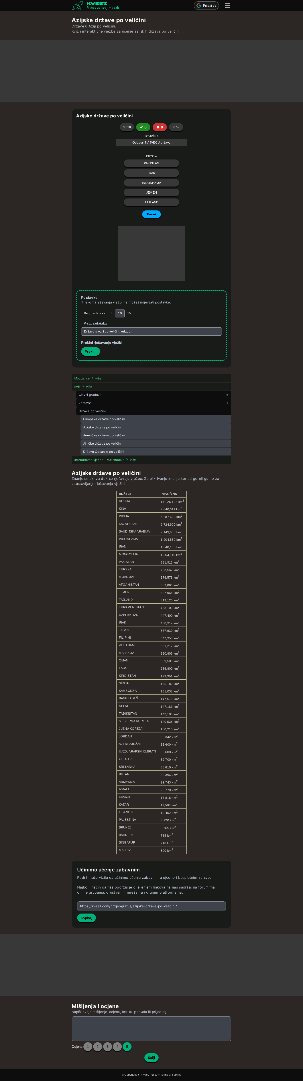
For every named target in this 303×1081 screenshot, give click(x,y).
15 (129, 313)
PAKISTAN (151, 163)
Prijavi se (209, 5)
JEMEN (151, 192)
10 (120, 313)
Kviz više (83, 387)
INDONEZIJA (151, 183)
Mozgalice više (87, 378)
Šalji (151, 1058)
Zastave (85, 403)
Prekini (90, 351)
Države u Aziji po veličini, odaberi (108, 331)
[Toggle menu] (227, 6)
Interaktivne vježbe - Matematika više (105, 460)
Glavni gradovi (89, 395)
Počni (151, 214)
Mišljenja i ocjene (95, 1006)
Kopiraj (86, 918)
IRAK (151, 173)
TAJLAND (152, 202)
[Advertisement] (151, 71)
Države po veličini (92, 411)
